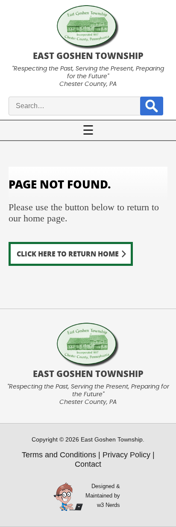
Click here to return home (68, 254)
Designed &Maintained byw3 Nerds (102, 495)
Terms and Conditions (59, 454)
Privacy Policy (126, 454)
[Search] (151, 106)
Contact (88, 464)
